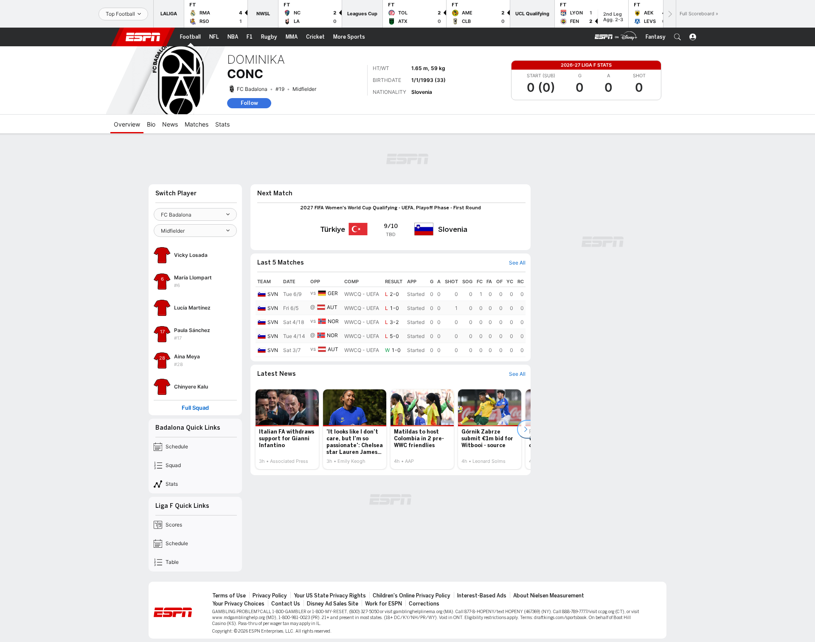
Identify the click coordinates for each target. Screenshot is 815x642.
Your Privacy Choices (238, 604)
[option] (287, 429)
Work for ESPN (383, 604)
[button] (677, 37)
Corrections (424, 604)
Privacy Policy (270, 596)
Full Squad (195, 408)
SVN (272, 294)
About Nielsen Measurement (548, 596)
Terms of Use (229, 596)
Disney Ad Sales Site (332, 604)
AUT (332, 307)
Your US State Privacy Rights (330, 596)
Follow (249, 103)
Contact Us (285, 604)
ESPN (143, 37)
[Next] (669, 14)
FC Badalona (252, 89)
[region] (391, 316)
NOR (333, 321)
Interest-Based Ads (481, 596)
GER (333, 293)
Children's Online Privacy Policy (411, 596)
